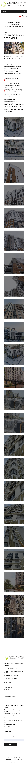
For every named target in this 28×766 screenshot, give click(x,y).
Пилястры (7, 718)
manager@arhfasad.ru (12, 675)
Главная (10, 22)
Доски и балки (8, 727)
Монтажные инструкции (11, 692)
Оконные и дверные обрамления (14, 705)
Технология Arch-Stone (11, 696)
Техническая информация (11, 694)
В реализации (15, 24)
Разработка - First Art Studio (14, 759)
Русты (6, 722)
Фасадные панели (9, 724)
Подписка (10, 744)
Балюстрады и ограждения (12, 713)
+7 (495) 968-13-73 (11, 668)
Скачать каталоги (9, 687)
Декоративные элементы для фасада (13, 710)
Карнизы (6, 707)
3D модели (7, 689)
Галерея (17, 22)
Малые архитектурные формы (13, 720)
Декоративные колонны (11, 716)
